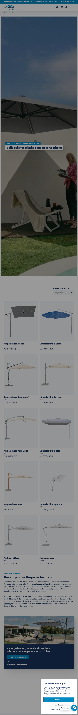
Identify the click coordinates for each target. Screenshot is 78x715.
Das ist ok (58, 699)
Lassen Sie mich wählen (58, 709)
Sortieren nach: (61, 288)
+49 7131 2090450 (18, 657)
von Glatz (50, 596)
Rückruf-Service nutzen (17, 664)
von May (31, 596)
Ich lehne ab (59, 705)
